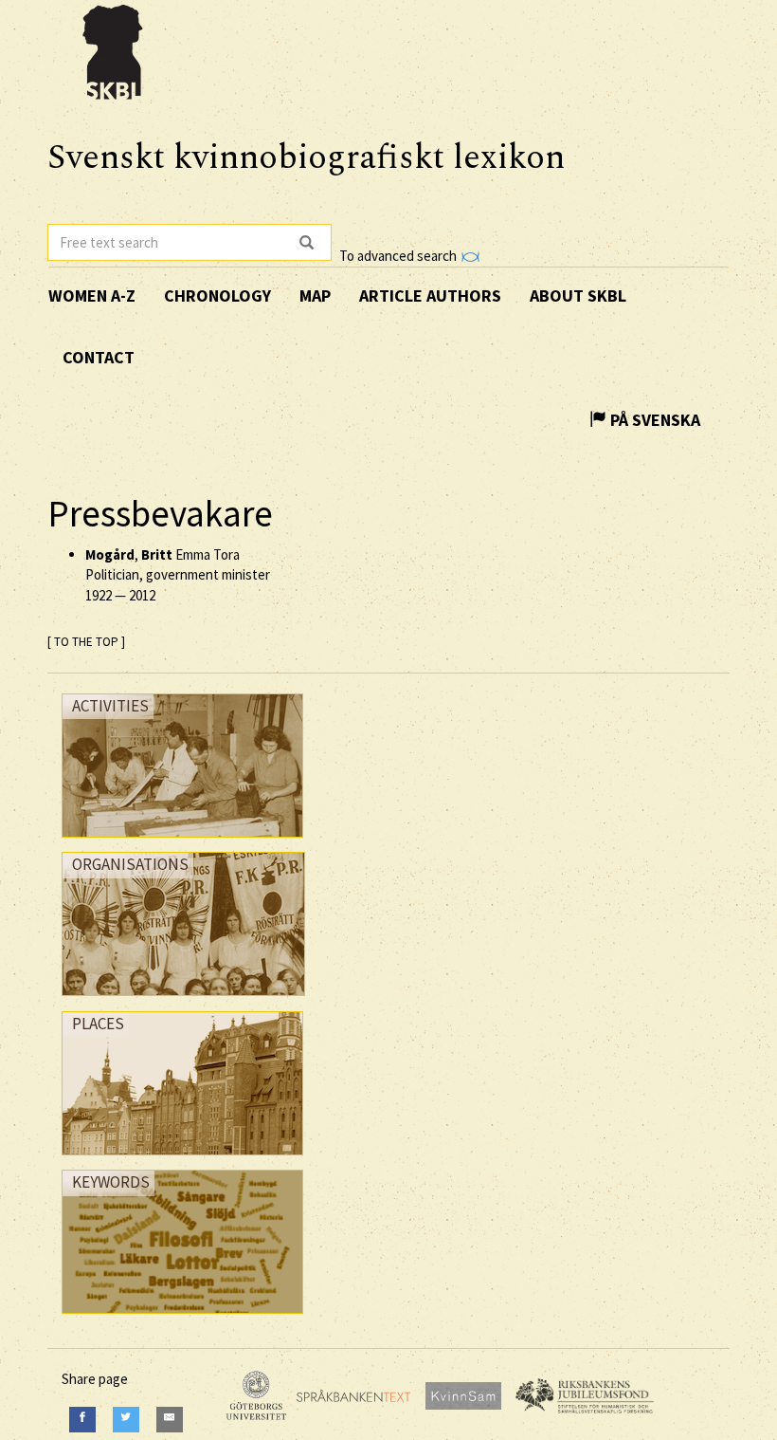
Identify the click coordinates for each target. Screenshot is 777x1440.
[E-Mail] (169, 1419)
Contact (99, 357)
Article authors (430, 295)
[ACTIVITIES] (182, 842)
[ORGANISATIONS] (183, 1000)
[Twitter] (126, 1419)
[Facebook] (82, 1419)
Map (315, 295)
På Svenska (653, 420)
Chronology (217, 295)
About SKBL (578, 295)
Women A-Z (92, 295)
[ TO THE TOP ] (86, 642)
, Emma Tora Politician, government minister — (177, 574)
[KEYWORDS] (182, 1318)
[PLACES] (182, 1160)
